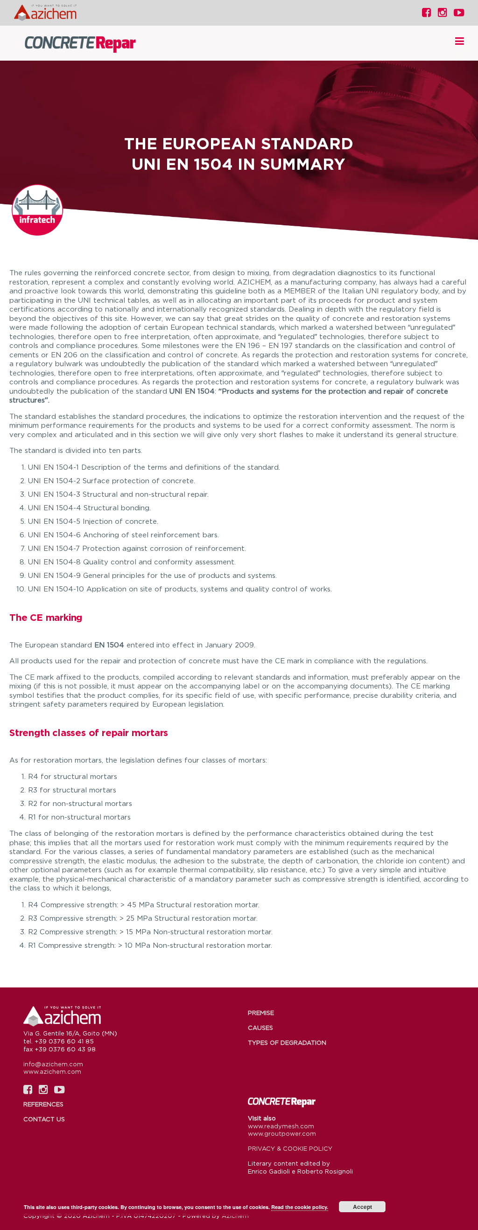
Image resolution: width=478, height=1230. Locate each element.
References (43, 1104)
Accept (362, 1206)
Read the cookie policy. (299, 1206)
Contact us (44, 1119)
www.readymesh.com (281, 1126)
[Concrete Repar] (93, 43)
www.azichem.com (52, 1071)
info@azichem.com (53, 1064)
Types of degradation (287, 1042)
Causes (260, 1027)
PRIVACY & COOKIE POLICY (290, 1148)
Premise (261, 1012)
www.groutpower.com (282, 1133)
